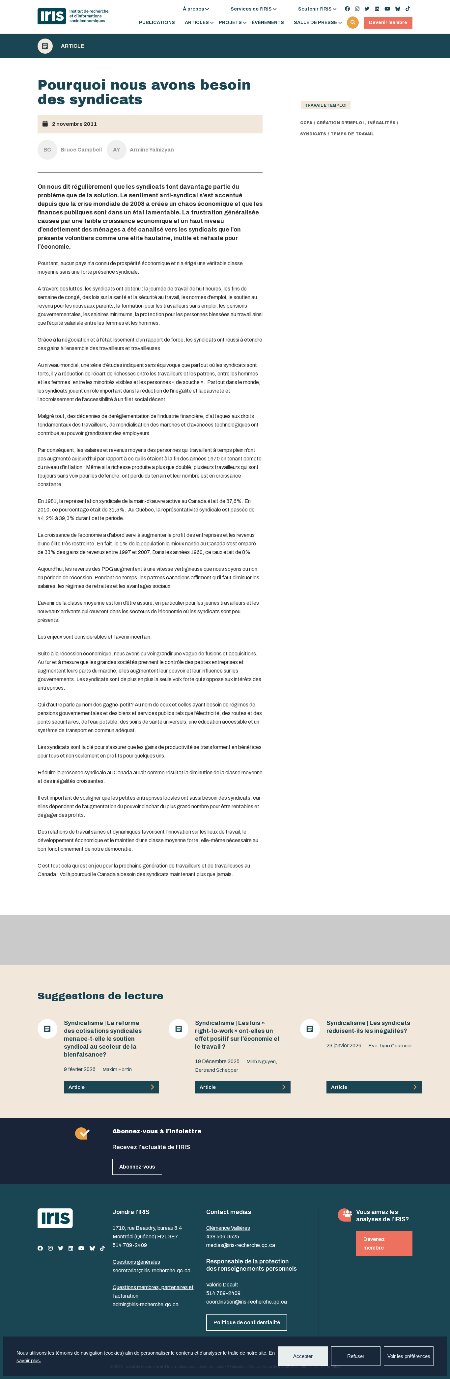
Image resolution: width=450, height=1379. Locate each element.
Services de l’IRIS (251, 9)
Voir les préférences (408, 1356)
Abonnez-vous (137, 1167)
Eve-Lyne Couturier (390, 1046)
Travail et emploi (326, 105)
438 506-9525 (222, 1236)
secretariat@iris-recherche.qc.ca (151, 1270)
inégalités (381, 123)
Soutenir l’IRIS (315, 9)
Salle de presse (315, 22)
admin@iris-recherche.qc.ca (146, 1304)
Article (72, 46)
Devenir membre (388, 22)
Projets (230, 22)
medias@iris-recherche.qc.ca (240, 1245)
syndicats (313, 134)
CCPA (306, 123)
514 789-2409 (130, 1245)
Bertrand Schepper (216, 1070)
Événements (268, 22)
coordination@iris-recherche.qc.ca (246, 1302)
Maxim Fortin (117, 1069)
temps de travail (352, 134)
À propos (193, 9)
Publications (157, 22)
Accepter (303, 1356)
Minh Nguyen (261, 1061)
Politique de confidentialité (246, 1322)
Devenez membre (374, 1243)
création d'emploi (340, 123)
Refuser (355, 1356)
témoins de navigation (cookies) (90, 1353)
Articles (197, 22)
